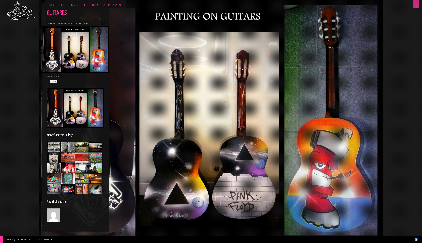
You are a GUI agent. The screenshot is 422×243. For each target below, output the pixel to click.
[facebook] (416, 239)
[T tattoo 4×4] (54, 147)
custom (85, 23)
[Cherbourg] (95, 147)
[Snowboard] (82, 158)
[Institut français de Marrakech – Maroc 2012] (68, 158)
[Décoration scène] (68, 168)
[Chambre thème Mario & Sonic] (68, 189)
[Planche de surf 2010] (82, 189)
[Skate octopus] (54, 158)
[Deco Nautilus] (68, 178)
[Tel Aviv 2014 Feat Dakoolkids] (54, 189)
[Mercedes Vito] (95, 158)
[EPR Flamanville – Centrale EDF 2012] (82, 178)
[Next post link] (103, 23)
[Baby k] (21, 11)
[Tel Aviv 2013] (54, 178)
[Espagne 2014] (82, 168)
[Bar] (95, 178)
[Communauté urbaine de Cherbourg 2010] (68, 147)
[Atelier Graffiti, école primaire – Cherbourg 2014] (95, 168)
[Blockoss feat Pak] (82, 147)
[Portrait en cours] (54, 168)
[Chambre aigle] (95, 189)
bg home (77, 23)
